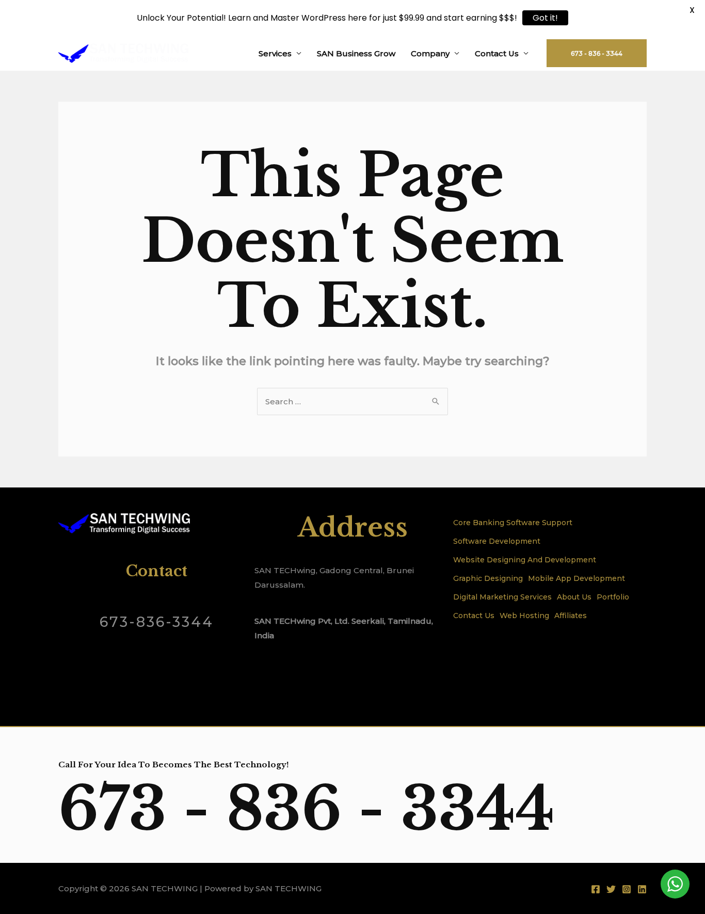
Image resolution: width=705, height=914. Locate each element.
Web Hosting (524, 615)
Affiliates (570, 615)
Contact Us (497, 53)
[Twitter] (611, 889)
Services (275, 53)
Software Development (496, 541)
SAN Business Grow (356, 53)
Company (430, 53)
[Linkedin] (642, 889)
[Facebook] (595, 889)
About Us (574, 597)
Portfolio (613, 597)
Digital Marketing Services (502, 597)
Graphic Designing (488, 578)
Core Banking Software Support (512, 522)
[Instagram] (626, 889)
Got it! (545, 18)
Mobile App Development (576, 578)
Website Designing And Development (524, 559)
